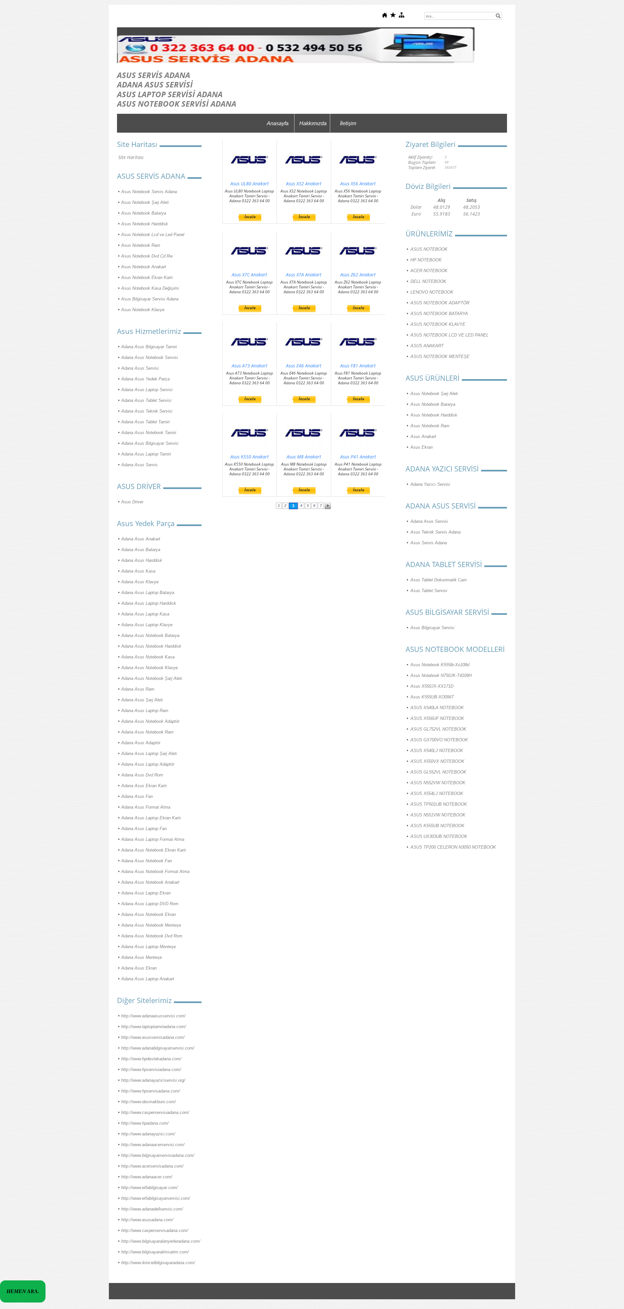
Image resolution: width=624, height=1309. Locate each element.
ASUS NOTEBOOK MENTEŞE (440, 356)
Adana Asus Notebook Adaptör (150, 721)
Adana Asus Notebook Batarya (150, 635)
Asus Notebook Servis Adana (149, 191)
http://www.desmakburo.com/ (148, 1101)
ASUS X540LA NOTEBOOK (437, 707)
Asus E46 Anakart (303, 366)
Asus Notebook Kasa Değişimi (150, 288)
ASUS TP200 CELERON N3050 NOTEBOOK (453, 847)
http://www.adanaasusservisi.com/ (153, 1015)
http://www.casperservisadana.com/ (154, 1230)
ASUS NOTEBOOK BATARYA (439, 313)
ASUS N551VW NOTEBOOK (437, 815)
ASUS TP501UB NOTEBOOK (438, 804)
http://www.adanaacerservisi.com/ (153, 1144)
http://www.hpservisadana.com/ (150, 1091)
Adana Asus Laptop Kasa (145, 614)
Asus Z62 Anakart (358, 274)
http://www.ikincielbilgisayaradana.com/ (158, 1262)
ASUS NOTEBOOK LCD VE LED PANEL (449, 335)
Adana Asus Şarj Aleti (142, 699)
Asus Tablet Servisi (428, 590)
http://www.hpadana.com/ (145, 1123)
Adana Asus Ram (137, 689)
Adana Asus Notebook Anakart (150, 882)
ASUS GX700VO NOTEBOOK (439, 739)
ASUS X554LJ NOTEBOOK (436, 793)
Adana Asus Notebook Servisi (149, 357)
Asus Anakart (423, 436)
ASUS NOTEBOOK (429, 249)
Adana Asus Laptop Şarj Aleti (149, 753)
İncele (250, 216)
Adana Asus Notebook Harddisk (151, 646)
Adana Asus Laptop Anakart (147, 978)
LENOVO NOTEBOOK (431, 292)
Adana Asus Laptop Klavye (147, 624)
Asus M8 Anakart (304, 457)
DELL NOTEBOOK (428, 281)
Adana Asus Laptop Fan (144, 828)
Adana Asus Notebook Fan (146, 860)
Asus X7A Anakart (303, 274)
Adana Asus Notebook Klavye (149, 667)
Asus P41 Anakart (358, 457)
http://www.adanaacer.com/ (146, 1176)
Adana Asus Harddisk (141, 560)
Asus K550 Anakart (249, 457)
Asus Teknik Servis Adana (435, 532)
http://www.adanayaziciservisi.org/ (153, 1080)
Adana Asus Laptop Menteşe (148, 946)
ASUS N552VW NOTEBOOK (437, 782)
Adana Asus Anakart (140, 538)
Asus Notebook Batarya (143, 213)
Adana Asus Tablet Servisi (146, 400)
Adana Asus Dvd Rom (142, 775)
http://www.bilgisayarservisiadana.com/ (157, 1155)
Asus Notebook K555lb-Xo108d (439, 664)
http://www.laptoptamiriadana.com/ (153, 1026)
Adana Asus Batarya (140, 549)
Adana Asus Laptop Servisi (147, 389)
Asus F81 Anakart (358, 366)
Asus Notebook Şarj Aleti (145, 202)
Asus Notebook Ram (140, 245)
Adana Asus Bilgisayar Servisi (149, 443)
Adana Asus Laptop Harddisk (148, 603)
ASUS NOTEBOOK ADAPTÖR (439, 302)
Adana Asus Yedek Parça (145, 379)
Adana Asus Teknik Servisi (146, 411)
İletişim (348, 123)
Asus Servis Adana (428, 542)
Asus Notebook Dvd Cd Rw (147, 256)
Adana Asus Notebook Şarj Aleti (151, 678)
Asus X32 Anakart (303, 183)
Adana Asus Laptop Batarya (147, 592)
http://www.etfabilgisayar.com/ (149, 1187)
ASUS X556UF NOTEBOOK (437, 718)
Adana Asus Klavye (140, 581)
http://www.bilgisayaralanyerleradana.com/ (160, 1241)
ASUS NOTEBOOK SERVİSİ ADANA (176, 103)
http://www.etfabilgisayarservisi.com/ (155, 1198)
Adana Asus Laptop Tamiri (146, 454)
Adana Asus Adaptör (140, 742)
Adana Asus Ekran (139, 968)
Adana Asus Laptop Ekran (146, 893)
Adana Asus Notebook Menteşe (151, 925)
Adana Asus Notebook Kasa (148, 656)
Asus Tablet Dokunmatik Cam (438, 579)
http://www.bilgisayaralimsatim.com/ (155, 1252)
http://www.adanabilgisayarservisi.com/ (157, 1048)
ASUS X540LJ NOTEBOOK (436, 750)
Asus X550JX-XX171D (431, 686)
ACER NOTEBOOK (429, 270)
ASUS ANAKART (427, 345)
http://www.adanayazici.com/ (148, 1133)
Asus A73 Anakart (249, 366)
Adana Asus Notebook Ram (147, 732)
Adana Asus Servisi (140, 368)
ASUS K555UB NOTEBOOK (437, 825)
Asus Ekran (421, 447)
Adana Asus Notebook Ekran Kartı (153, 850)
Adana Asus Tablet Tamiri (145, 421)
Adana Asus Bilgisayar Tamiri (149, 346)
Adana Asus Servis (139, 464)
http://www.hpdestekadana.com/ (151, 1058)
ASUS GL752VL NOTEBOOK (438, 729)
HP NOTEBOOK (426, 260)
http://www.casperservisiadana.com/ (155, 1112)
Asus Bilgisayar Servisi (432, 627)
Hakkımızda (313, 123)
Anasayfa (278, 123)
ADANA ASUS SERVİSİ (155, 84)
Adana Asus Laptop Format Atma (152, 839)
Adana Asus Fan (137, 796)
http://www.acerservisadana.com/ (152, 1166)
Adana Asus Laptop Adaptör (147, 764)
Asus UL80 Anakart (249, 183)
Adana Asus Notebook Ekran (148, 914)
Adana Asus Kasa (138, 571)
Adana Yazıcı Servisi (430, 484)
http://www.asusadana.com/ (147, 1219)
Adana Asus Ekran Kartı (144, 785)
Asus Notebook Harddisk (144, 223)
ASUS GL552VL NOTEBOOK (438, 772)
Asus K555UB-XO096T (432, 696)
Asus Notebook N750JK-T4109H (441, 675)
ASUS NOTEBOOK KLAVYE (437, 324)
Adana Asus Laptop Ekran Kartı (151, 817)
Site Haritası (131, 157)
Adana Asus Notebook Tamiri (148, 432)
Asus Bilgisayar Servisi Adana (149, 299)
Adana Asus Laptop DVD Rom (149, 903)
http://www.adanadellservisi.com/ (152, 1209)
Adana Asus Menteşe (141, 957)
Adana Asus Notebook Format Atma (155, 871)
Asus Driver (132, 501)
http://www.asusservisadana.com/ (153, 1037)
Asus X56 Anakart (358, 183)
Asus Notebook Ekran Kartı (147, 277)
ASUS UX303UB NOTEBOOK (438, 836)
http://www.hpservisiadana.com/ (151, 1069)
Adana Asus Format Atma (145, 807)
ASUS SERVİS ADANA (153, 75)
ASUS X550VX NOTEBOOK (437, 761)
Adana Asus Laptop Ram (144, 710)
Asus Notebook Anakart (143, 266)
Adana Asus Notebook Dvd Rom (151, 935)
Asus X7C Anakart (249, 274)
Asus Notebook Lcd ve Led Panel (152, 234)
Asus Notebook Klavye (142, 309)
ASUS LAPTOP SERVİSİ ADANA (170, 94)
